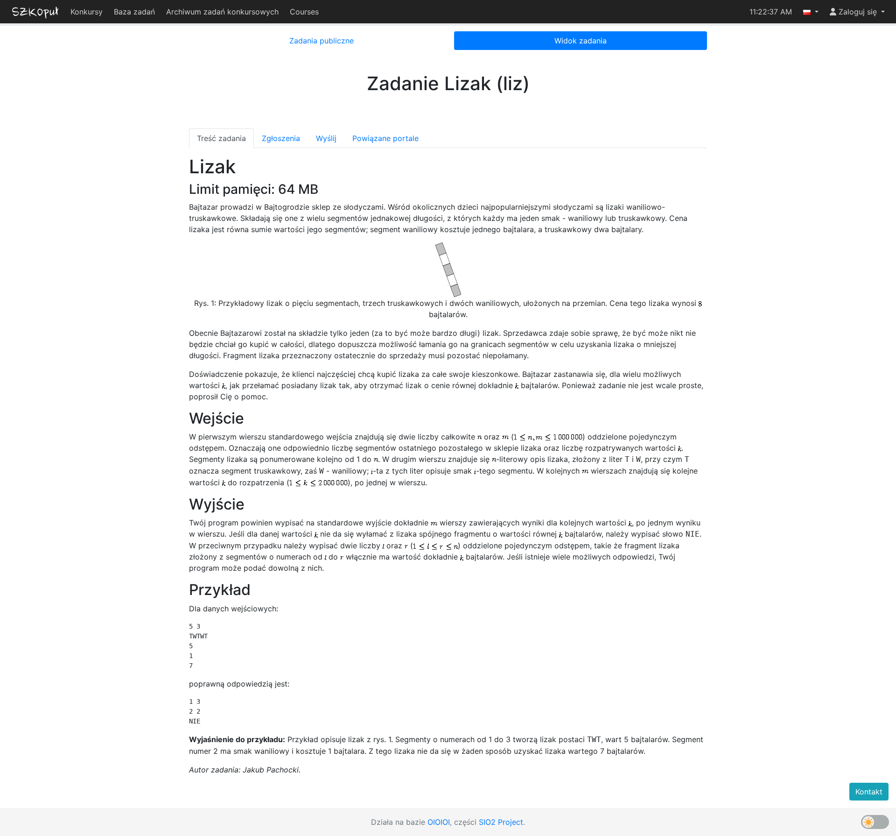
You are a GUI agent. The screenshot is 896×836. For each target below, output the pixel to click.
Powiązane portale (385, 138)
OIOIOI (438, 822)
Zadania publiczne (321, 40)
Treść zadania (221, 138)
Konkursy (86, 11)
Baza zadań (134, 11)
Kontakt (868, 791)
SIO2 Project (501, 822)
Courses (304, 11)
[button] (811, 11)
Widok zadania (580, 40)
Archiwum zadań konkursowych (222, 11)
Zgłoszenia (281, 138)
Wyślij (326, 138)
